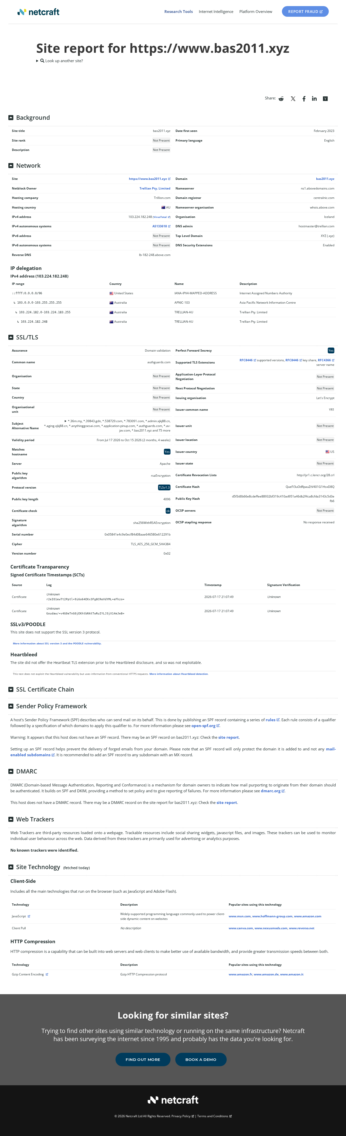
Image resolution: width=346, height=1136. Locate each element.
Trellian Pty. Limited (155, 188)
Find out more (143, 1059)
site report (228, 737)
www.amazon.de (266, 974)
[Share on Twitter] (293, 98)
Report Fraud (303, 11)
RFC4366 (324, 360)
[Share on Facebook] (304, 98)
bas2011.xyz (325, 179)
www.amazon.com (307, 916)
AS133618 (159, 226)
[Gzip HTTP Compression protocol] (46, 974)
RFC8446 (246, 360)
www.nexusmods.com (271, 928)
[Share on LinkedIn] (314, 98)
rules (270, 719)
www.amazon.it (291, 974)
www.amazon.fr (240, 974)
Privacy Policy (180, 1116)
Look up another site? (63, 60)
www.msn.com (240, 916)
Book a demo (201, 1059)
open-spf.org (203, 725)
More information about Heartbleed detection (178, 674)
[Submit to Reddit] (281, 98)
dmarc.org (270, 790)
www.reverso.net (301, 928)
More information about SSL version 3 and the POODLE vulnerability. (57, 643)
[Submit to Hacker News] (325, 98)
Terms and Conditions (212, 1116)
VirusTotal (160, 217)
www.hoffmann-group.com (272, 916)
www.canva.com (241, 928)
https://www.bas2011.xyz (148, 179)
